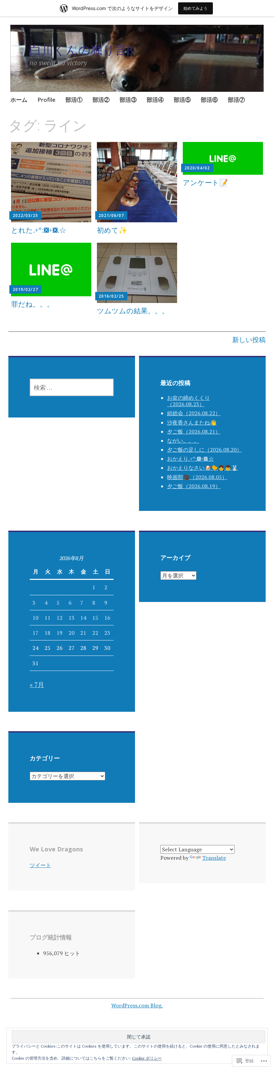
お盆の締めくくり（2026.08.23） (188, 401)
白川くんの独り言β (81, 50)
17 (35, 632)
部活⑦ (236, 99)
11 (47, 617)
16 (107, 617)
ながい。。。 (183, 440)
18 (47, 632)
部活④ (155, 99)
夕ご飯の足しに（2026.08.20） (204, 449)
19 (59, 632)
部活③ (128, 99)
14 (83, 617)
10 (35, 617)
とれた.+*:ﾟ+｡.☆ (38, 230)
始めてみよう (195, 8)
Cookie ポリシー (147, 1058)
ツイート (40, 865)
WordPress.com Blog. (137, 1005)
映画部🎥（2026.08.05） (197, 477)
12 (59, 617)
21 (83, 632)
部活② (101, 99)
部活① (74, 99)
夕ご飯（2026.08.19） (194, 486)
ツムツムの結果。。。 (133, 310)
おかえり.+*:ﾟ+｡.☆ (190, 458)
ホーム (18, 99)
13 (71, 617)
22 (95, 632)
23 (107, 632)
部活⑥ (209, 99)
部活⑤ (182, 99)
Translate (214, 857)
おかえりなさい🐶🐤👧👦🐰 (202, 467)
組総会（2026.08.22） (194, 413)
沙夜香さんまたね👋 (192, 422)
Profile (46, 99)
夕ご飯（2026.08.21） (194, 431)
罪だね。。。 (32, 304)
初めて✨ (112, 230)
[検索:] (72, 387)
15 (95, 617)
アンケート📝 (205, 182)
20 (71, 632)
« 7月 (37, 684)
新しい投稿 (249, 339)
